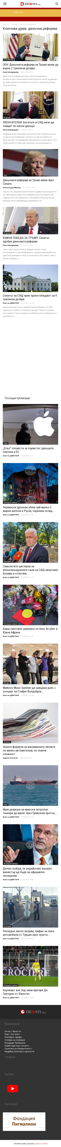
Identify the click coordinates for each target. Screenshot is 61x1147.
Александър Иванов (12, 187)
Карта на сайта (41, 1143)
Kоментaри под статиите (17, 1045)
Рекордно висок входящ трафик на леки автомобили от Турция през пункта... (28, 932)
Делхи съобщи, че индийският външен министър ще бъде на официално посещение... (27, 872)
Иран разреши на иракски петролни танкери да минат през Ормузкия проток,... (30, 811)
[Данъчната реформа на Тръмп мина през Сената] (30, 163)
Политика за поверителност (18, 1048)
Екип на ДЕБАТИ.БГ (11, 303)
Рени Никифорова (11, 72)
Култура (6, 683)
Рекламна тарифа (13, 1037)
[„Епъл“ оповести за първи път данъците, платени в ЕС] (30, 424)
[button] (4, 4)
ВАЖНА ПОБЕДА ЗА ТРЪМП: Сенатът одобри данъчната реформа (26, 239)
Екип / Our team (12, 1034)
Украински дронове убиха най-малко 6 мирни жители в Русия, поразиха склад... (28, 509)
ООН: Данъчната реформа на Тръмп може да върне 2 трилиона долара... (30, 66)
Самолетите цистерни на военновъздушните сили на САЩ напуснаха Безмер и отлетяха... (30, 570)
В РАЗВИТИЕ (8, 60)
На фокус (7, 117)
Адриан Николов (10, 758)
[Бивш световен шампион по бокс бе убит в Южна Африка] (30, 605)
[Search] (57, 4)
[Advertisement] (30, 353)
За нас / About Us (13, 1031)
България (7, 561)
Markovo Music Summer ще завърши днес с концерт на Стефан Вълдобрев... (29, 689)
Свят (5, 175)
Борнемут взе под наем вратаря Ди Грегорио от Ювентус (25, 991)
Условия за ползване (15, 1040)
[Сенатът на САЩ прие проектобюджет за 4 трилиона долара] (30, 278)
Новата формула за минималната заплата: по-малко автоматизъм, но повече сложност (29, 750)
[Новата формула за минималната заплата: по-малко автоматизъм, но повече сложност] (30, 723)
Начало (6, 24)
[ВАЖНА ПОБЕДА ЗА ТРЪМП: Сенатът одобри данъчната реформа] (30, 220)
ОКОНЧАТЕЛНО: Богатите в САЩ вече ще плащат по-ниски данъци (28, 124)
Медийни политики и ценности (19, 1051)
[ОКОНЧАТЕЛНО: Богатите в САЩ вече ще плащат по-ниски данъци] (30, 105)
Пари (6, 443)
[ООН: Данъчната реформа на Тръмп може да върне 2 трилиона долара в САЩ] (30, 47)
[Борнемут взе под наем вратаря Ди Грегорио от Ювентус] (30, 966)
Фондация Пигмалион (15, 1042)
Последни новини (10, 502)
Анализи (7, 742)
